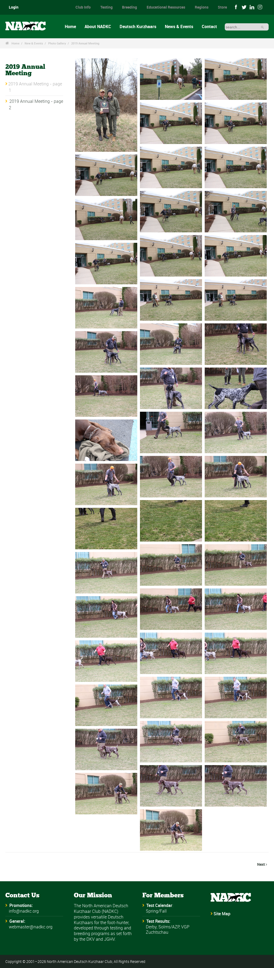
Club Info (83, 7)
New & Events (34, 43)
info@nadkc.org (24, 911)
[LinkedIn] (252, 6)
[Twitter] (244, 6)
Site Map (222, 914)
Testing (106, 7)
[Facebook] (236, 6)
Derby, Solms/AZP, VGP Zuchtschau (167, 929)
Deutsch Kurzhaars (138, 26)
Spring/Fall (156, 911)
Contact (209, 26)
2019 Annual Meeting (85, 43)
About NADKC (98, 26)
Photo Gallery (57, 43)
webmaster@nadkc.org (30, 927)
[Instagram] (260, 6)
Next (262, 864)
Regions (201, 7)
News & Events (179, 26)
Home (70, 26)
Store (222, 7)
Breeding (129, 7)
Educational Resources (166, 7)
